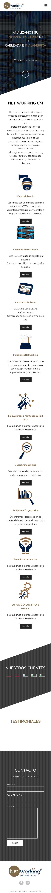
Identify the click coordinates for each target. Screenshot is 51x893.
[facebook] (21, 883)
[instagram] (28, 883)
